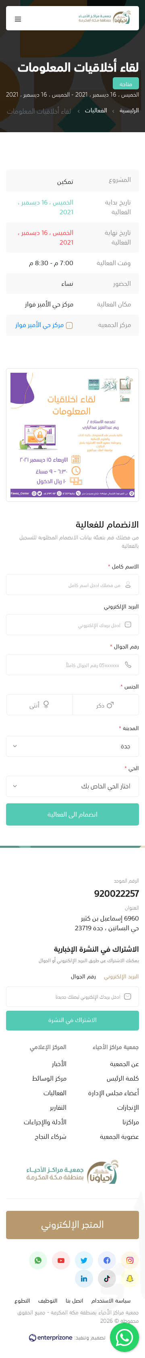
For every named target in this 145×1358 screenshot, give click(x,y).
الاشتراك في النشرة (72, 1019)
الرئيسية (129, 110)
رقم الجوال (124, 646)
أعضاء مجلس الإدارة (113, 1092)
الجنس (129, 686)
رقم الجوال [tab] (83, 976)
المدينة (129, 727)
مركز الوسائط (49, 1077)
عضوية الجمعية (119, 1135)
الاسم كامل (123, 566)
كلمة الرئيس (123, 1077)
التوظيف (48, 1300)
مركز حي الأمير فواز (40, 323)
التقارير (58, 1106)
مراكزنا (130, 1121)
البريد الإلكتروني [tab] (121, 976)
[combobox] (72, 746)
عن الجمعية (124, 1063)
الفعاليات (96, 110)
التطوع (22, 1300)
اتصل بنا (74, 1300)
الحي (131, 767)
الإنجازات (128, 1106)
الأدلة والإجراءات (45, 1121)
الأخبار (59, 1063)
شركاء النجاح (50, 1135)
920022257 (116, 892)
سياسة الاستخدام (110, 1300)
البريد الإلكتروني (121, 606)
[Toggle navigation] (18, 18)
